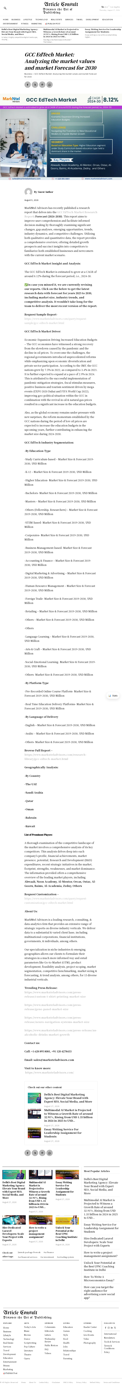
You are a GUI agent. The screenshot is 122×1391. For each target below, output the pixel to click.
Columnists (50, 1327)
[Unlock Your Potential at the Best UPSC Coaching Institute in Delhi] (67, 1220)
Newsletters (109, 1337)
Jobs (65, 1346)
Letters (48, 1335)
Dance (27, 1338)
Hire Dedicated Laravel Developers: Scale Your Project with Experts (13, 1233)
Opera (27, 1358)
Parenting (67, 1358)
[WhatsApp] (49, 84)
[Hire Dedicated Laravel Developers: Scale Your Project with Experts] (14, 1220)
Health (66, 1342)
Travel (66, 1354)
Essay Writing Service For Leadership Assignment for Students (103, 30)
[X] (35, 84)
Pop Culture (29, 1346)
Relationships (69, 1350)
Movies (27, 1335)
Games (66, 1331)
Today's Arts (30, 1327)
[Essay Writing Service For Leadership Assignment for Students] (34, 1133)
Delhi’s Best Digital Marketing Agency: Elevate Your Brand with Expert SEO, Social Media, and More (20, 31)
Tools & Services (112, 1341)
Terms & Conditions (109, 1347)
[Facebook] (27, 84)
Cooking (88, 1331)
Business (28, 74)
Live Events (89, 1335)
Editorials (49, 1331)
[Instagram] (108, 1327)
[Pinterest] (42, 84)
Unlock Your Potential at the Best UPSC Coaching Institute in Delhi (67, 1233)
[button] (5, 8)
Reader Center (90, 1327)
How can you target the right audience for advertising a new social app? (99, 1292)
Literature (28, 1350)
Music (27, 1331)
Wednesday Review (50, 1340)
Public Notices (51, 1345)
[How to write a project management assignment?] (40, 1220)
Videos (48, 1353)
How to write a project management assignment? (37, 1232)
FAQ (46, 1349)
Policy (107, 1352)
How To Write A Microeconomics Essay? (99, 1278)
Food (65, 1338)
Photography (90, 1342)
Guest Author (45, 191)
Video (86, 1338)
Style (65, 1335)
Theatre (27, 1354)
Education (68, 1327)
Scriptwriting (30, 1342)
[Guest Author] (29, 192)
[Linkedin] (111, 1327)
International (110, 1333)
